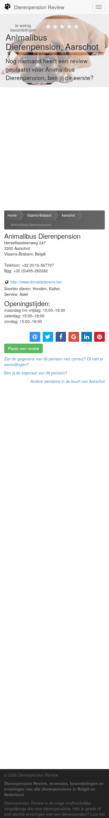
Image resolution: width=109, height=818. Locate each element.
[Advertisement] (54, 148)
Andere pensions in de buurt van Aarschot (67, 381)
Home (12, 215)
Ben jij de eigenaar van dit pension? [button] (35, 373)
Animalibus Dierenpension (31, 224)
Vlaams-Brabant (39, 215)
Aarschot (68, 215)
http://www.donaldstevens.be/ (36, 282)
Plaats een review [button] (23, 348)
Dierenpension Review (39, 7)
